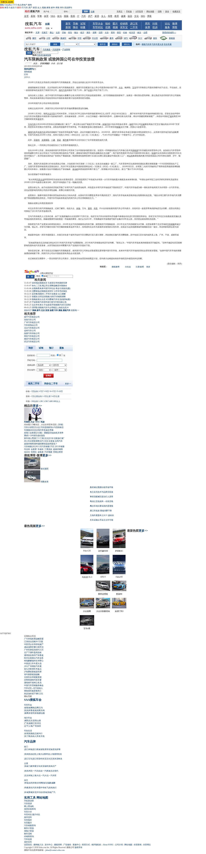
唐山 (52, 32)
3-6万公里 (55, 396)
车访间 (27, 449)
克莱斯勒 (45, 140)
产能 (170, 116)
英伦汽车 (32, 787)
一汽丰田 (52, 775)
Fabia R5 (119, 577)
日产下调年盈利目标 (33, 652)
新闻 (33, 16)
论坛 (167, 23)
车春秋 (40, 449)
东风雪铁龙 (57, 759)
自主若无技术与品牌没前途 (101, 492)
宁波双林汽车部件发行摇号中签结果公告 (49, 302)
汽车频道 (46, 49)
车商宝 (119, 11)
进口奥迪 (36, 749)
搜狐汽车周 (146, 44)
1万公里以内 (36, 396)
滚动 (167, 11)
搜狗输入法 (38, 845)
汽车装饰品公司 (31, 325)
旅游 (130, 16)
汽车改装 (28, 839)
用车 (147, 23)
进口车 (134, 23)
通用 (90, 208)
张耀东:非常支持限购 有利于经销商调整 (49, 296)
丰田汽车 (41, 132)
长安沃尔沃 (47, 759)
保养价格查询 (30, 809)
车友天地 (40, 736)
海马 (45, 783)
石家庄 (44, 32)
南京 (139, 32)
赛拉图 (42, 713)
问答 (155, 23)
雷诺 (59, 140)
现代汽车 (63, 90)
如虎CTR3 (119, 611)
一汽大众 (44, 775)
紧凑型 (63, 38)
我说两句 (68, 7)
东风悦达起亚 (30, 754)
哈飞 (47, 787)
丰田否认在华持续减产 (33, 644)
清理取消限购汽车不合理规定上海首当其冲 (50, 307)
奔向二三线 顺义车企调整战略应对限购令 (49, 286)
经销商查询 (29, 836)
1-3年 (40, 401)
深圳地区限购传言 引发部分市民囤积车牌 (49, 283)
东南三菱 (28, 766)
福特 (131, 124)
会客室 (34, 449)
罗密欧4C (119, 551)
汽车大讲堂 (29, 427)
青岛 (70, 32)
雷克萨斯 (57, 749)
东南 (49, 792)
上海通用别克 (56, 754)
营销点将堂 (58, 452)
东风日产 (52, 766)
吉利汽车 (59, 441)
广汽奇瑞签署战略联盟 (33, 639)
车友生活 (28, 731)
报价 (107, 23)
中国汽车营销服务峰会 (33, 685)
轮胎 (153, 153)
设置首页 (28, 845)
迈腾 (37, 708)
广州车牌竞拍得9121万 (33, 650)
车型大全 (98, 23)
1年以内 (34, 401)
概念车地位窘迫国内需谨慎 (101, 506)
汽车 (26, 7)
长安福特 (44, 766)
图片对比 (36, 814)
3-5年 (45, 401)
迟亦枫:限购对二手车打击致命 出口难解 (49, 294)
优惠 (107, 27)
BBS (62, 7)
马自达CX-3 (87, 577)
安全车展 (168, 44)
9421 (40, 733)
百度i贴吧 (140, 267)
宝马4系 (87, 628)
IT (22, 7)
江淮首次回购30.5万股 (33, 641)
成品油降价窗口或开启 (33, 647)
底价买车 (28, 842)
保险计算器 (29, 831)
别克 (26, 710)
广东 (26, 723)
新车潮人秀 (29, 438)
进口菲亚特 (37, 759)
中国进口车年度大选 (33, 663)
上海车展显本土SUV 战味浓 (102, 515)
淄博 (94, 32)
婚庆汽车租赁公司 (32, 339)
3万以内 (34, 391)
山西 (39, 720)
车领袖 (27, 430)
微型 (34, 38)
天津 (37, 32)
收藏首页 (176, 11)
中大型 (95, 38)
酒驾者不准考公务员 (33, 683)
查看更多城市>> (169, 32)
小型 (48, 38)
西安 (119, 32)
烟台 (76, 32)
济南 (64, 32)
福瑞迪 (27, 708)
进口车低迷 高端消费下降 (101, 511)
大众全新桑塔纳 (103, 611)
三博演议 (48, 449)
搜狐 (2, 5)
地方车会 (28, 718)
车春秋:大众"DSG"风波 (34, 422)
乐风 (43, 710)
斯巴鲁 (66, 140)
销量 (82, 27)
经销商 (124, 23)
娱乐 (13, 7)
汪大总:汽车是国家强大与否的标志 (49, 427)
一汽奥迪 (46, 771)
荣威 (31, 792)
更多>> (68, 384)
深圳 (39, 726)
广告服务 (67, 845)
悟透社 (34, 452)
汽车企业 (40, 179)
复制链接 (28, 72)
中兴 (39, 792)
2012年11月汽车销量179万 (43, 446)
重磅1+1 (27, 435)
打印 (26, 74)
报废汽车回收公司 (32, 333)
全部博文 (147, 845)
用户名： (47, 11)
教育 (116, 16)
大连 (107, 32)
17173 (14, 5)
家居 (35, 7)
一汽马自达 (37, 771)
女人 (39, 7)
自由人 (33, 736)
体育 (6, 7)
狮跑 (32, 708)
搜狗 (30, 5)
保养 (147, 27)
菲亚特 (37, 140)
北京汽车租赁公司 (32, 328)
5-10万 (46, 391)
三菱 (53, 140)
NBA (53, 16)
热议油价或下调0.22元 (33, 693)
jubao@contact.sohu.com (55, 850)
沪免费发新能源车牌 (33, 672)
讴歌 (42, 749)
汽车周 (40, 55)
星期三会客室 (30, 433)
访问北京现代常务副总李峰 (41, 430)
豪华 (111, 38)
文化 (136, 16)
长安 (46, 441)
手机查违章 (29, 801)
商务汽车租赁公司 (32, 336)
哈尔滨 (132, 32)
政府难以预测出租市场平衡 (101, 487)
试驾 (82, 23)
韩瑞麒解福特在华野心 (33, 661)
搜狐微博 (115, 267)
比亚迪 (51, 441)
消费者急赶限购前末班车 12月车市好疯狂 (49, 291)
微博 (174, 23)
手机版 (129, 11)
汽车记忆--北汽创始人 (33, 688)
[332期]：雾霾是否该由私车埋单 (49, 433)
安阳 (35, 720)
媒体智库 (47, 55)
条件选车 (28, 817)
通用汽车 (32, 132)
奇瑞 (26, 783)
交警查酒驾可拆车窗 (33, 680)
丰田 (96, 208)
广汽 (53, 792)
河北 (39, 723)
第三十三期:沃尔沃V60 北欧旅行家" (49, 438)
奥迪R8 (119, 594)
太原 (58, 32)
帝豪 (26, 787)
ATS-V (103, 577)
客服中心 (76, 845)
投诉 (155, 27)
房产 (30, 7)
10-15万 (52, 391)
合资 (26, 763)
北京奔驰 (28, 775)
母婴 (110, 16)
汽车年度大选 (157, 44)
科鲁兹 (31, 710)
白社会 (128, 267)
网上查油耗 (29, 806)
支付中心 (48, 845)
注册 (92, 11)
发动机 (75, 169)
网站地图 (150, 11)
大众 (121, 87)
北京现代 (54, 771)
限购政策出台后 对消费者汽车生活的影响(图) (51, 299)
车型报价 (28, 820)
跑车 (155, 38)
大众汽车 (51, 114)
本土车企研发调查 (32, 441)
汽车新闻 (56, 49)
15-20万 (59, 391)
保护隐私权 (96, 845)
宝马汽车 (32, 124)
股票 (72, 16)
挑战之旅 (34, 733)
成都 (31, 723)
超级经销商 (29, 444)
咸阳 (26, 720)
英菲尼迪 (48, 749)
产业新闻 (66, 49)
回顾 (160, 11)
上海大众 (36, 775)
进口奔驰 (28, 749)
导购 (75, 23)
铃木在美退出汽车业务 (33, 658)
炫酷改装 (44, 482)
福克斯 (38, 710)
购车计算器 (29, 828)
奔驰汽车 (106, 124)
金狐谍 (40, 452)
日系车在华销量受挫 (33, 677)
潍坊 (88, 32)
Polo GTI (87, 551)
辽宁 (26, 726)
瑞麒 (49, 783)
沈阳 (101, 32)
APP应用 (139, 11)
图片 (115, 23)
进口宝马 (28, 759)
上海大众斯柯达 (43, 754)
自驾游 (27, 733)
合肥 (145, 32)
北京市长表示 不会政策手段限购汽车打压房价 (51, 305)
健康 (123, 16)
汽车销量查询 (30, 825)
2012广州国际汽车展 (33, 666)
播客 (48, 7)
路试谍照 (44, 469)
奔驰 (78, 208)
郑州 (113, 32)
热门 (26, 747)
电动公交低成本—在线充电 (101, 501)
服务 (167, 27)
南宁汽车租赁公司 (32, 317)
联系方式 (86, 845)
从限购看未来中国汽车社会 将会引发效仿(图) (51, 288)
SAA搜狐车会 (33, 699)
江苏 (35, 723)
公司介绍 (119, 845)
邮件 (53, 7)
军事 (39, 16)
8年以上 (56, 401)
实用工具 (30, 797)
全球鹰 (40, 783)
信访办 (27, 452)
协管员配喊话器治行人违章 (101, 497)
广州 (35, 726)
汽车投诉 (28, 803)
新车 (68, 23)
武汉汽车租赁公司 (32, 341)
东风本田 (28, 771)
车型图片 (28, 823)
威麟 (53, 783)
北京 (31, 720)
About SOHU (108, 845)
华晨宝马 (36, 766)
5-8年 (50, 401)
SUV (140, 38)
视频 (44, 7)
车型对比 (98, 27)
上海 (31, 726)
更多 (148, 267)
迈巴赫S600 (103, 551)
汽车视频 (48, 452)
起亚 (90, 90)
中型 (79, 38)
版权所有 (78, 847)
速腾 (26, 713)
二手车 (134, 27)
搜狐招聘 (58, 845)
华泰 (35, 783)
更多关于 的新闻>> (51, 310)
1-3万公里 (46, 396)
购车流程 (28, 834)
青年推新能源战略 (32, 674)
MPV (126, 38)
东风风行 (53, 787)
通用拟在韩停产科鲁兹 (33, 655)
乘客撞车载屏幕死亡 (33, 691)
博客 (57, 7)
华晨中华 (40, 787)
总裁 (143, 124)
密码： (67, 11)
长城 (26, 792)
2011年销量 (60, 446)
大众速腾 (87, 611)
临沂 (82, 32)
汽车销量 (171, 224)
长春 (125, 32)
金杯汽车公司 (30, 330)
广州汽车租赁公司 (32, 322)
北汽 (42, 441)
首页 (26, 16)
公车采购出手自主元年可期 (101, 520)
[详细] (60, 424)
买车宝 (124, 27)
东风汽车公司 (30, 320)
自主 (26, 780)
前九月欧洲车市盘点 (33, 669)
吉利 (131, 156)
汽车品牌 (30, 741)
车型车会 (28, 705)
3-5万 (40, 391)
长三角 (27, 736)
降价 (75, 27)
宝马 (134, 87)
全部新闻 (137, 845)
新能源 (172, 38)
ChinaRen (8, 5)
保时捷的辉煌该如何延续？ (45, 444)
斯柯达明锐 (103, 594)
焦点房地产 (22, 5)
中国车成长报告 (38, 435)
